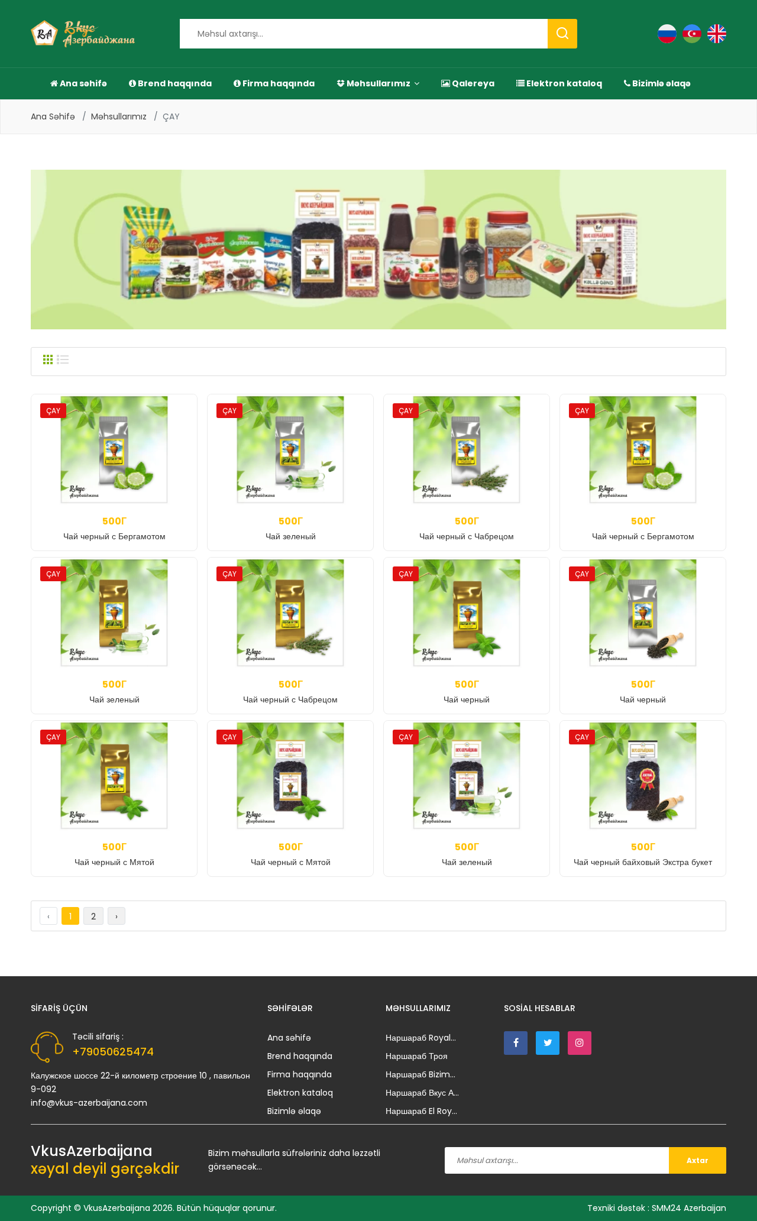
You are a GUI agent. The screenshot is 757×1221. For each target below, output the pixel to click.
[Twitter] (547, 1043)
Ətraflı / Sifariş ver (114, 528)
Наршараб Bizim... (420, 1074)
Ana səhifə (82, 83)
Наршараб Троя (417, 1056)
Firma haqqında (278, 83)
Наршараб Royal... (421, 1038)
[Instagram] (579, 1043)
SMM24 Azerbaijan (689, 1208)
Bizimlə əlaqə (660, 83)
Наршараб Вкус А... (422, 1093)
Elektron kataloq (563, 83)
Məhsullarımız (378, 83)
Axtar (698, 1160)
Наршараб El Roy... (421, 1111)
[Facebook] (516, 1043)
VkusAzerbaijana (116, 1208)
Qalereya (472, 83)
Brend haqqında (174, 83)
